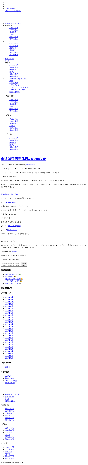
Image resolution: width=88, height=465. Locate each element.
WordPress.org (10, 383)
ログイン (8, 376)
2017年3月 (9, 342)
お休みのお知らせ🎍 (13, 274)
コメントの (11, 380)
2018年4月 (9, 313)
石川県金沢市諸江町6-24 (10, 194)
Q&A (11, 81)
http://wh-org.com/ (14, 226)
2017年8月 (9, 331)
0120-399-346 (10, 202)
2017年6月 (9, 335)
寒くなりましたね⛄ (13, 283)
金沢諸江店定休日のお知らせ (23, 159)
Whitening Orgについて (18, 79)
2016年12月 (9, 349)
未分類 (14, 251)
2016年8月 (9, 356)
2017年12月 (9, 322)
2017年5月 (9, 338)
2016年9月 (9, 353)
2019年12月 (9, 297)
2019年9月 (9, 304)
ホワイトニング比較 (17, 89)
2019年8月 (9, 306)
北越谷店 (12, 32)
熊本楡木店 (13, 39)
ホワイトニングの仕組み (18, 87)
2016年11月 (9, 351)
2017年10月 (9, 326)
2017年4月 (9, 340)
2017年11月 (9, 324)
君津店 (12, 34)
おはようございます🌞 (14, 279)
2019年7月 (9, 308)
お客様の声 (13, 83)
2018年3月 (9, 315)
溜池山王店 (13, 37)
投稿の (9, 378)
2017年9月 (9, 329)
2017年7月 (9, 333)
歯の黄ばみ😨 (10, 276)
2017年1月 (9, 347)
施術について (14, 92)
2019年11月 (9, 299)
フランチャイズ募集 (13, 11)
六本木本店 (13, 30)
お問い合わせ (14, 85)
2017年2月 (9, 344)
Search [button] (24, 263)
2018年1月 (9, 320)
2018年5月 (9, 311)
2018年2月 (9, 317)
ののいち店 (13, 28)
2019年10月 (9, 302)
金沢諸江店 (30, 165)
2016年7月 (9, 358)
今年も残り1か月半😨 (13, 281)
